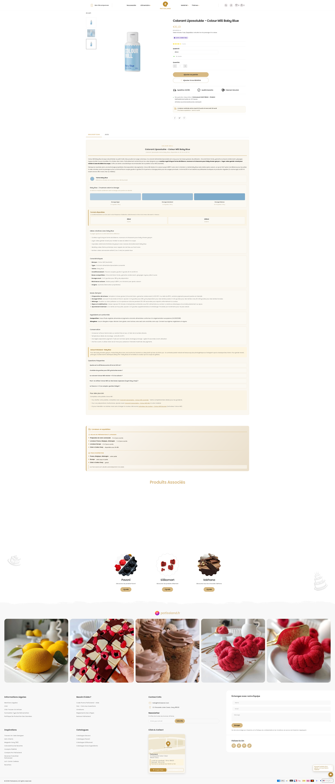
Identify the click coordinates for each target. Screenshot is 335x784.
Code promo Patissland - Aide (87, 703)
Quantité (176, 49)
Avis (107, 134)
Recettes (7, 765)
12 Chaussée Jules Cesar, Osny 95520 (165, 707)
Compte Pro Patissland (13, 753)
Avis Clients (8, 739)
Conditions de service (283, 730)
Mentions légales (11, 703)
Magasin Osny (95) (11, 742)
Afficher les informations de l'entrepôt (188, 102)
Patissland (13, 781)
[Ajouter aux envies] (89, 490)
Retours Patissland (83, 716)
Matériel (184, 5)
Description (94, 134)
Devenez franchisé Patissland (11, 757)
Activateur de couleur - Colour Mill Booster (153, 406)
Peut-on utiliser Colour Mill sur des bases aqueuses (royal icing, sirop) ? (114, 381)
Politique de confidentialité (264, 730)
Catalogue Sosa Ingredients (87, 746)
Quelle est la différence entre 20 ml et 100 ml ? (105, 365)
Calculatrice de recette (13, 746)
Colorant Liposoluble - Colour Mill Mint (137, 403)
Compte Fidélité (10, 749)
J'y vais (126, 589)
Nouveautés (131, 5)
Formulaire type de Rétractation (16, 713)
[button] (177, 44)
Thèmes (195, 5)
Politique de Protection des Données (18, 716)
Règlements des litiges (85, 713)
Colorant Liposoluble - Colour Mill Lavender (134, 400)
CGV (6, 706)
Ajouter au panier (106, 543)
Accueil (88, 13)
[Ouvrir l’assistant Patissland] (330, 774)
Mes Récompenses (102, 5)
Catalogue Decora (83, 736)
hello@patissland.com (160, 703)
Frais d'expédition (187, 32)
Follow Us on (238, 741)
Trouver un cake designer (14, 736)
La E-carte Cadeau (11, 761)
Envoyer (237, 725)
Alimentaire (145, 5)
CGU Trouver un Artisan (13, 710)
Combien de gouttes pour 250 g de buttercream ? (106, 370)
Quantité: (176, 62)
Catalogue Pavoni (83, 739)
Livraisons (80, 710)
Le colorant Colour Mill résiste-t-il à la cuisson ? (106, 375)
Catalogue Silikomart (84, 742)
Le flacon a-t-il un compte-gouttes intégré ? (105, 386)
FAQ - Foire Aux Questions (86, 706)
